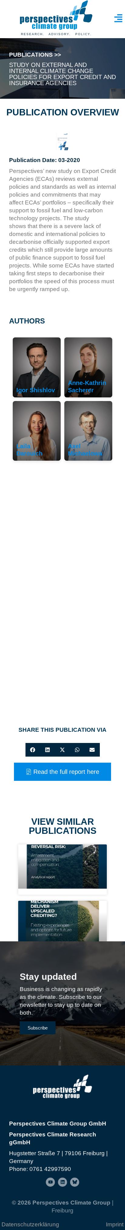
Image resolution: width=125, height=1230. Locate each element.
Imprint (114, 1224)
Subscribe (38, 1027)
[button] (32, 750)
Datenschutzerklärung (30, 1224)
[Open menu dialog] (118, 18)
